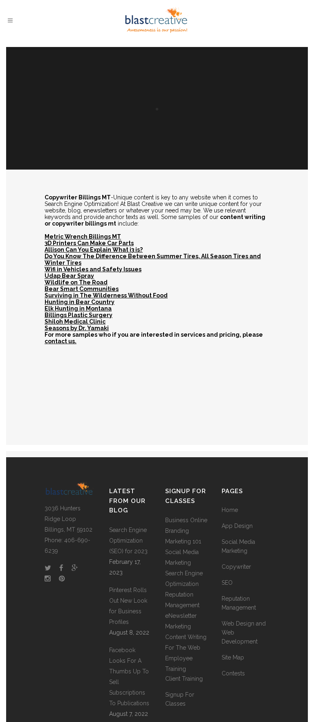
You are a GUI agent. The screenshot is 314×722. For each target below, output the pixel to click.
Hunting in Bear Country (79, 302)
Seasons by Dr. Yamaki (77, 328)
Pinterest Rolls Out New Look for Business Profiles (128, 606)
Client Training (184, 678)
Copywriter (236, 566)
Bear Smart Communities (82, 289)
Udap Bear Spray (69, 276)
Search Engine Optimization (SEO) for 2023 (128, 540)
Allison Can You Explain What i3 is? (94, 249)
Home (230, 510)
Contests (233, 673)
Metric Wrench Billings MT (83, 236)
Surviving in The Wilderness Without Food (106, 295)
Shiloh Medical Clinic (75, 321)
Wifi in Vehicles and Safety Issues (93, 269)
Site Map (233, 657)
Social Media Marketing (238, 546)
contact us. (60, 341)
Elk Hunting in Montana (78, 308)
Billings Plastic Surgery (78, 315)
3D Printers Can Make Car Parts (89, 243)
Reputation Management (239, 603)
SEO (227, 582)
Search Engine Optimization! (82, 204)
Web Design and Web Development (244, 632)
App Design (237, 526)
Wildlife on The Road (76, 282)
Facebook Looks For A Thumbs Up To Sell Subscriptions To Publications (129, 676)
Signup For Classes (179, 699)
